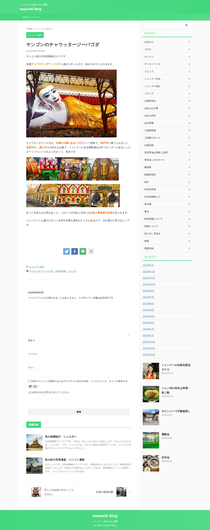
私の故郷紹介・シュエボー (61, 436)
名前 (31, 340)
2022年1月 (148, 335)
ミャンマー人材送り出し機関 (105, 521)
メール (32, 353)
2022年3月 (148, 322)
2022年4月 (148, 316)
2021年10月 (149, 354)
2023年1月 (148, 265)
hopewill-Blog (31, 9)
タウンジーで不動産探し (176, 411)
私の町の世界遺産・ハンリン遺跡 (64, 459)
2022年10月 (149, 284)
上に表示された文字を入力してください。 (50, 392)
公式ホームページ (31, 17)
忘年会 (165, 457)
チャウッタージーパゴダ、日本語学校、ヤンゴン (53, 271)
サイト (31, 367)
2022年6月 (148, 303)
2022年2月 (148, 329)
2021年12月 (149, 341)
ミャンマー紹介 (36, 266)
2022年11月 (149, 277)
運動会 (165, 434)
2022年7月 (148, 297)
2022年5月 (148, 309)
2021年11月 (149, 348)
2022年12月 (149, 271)
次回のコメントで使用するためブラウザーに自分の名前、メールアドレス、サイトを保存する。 (80, 381)
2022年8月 (148, 290)
